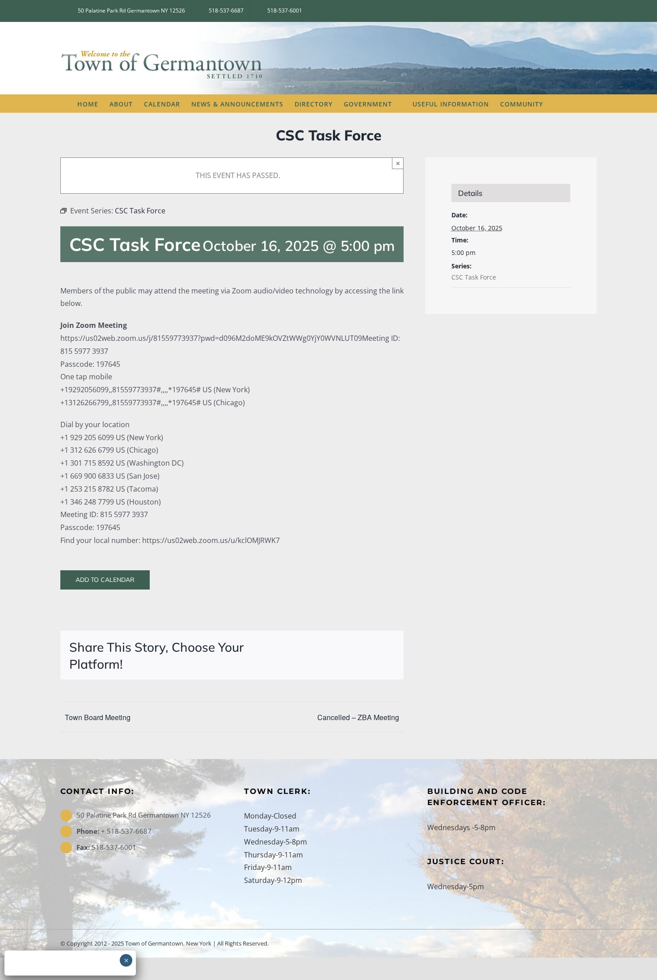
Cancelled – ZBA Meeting (358, 717)
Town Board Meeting (98, 717)
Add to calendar (105, 580)
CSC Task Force (473, 277)
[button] (566, 103)
